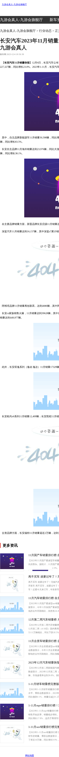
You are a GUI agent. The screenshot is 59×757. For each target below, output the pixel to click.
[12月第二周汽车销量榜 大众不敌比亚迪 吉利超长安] (12, 633)
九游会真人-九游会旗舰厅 (14, 4)
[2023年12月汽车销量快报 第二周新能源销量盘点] (12, 676)
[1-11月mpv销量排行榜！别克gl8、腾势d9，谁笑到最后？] (12, 719)
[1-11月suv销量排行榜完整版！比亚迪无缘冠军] (12, 740)
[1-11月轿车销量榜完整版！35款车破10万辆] (12, 697)
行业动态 (45, 30)
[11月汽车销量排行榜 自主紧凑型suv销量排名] (12, 611)
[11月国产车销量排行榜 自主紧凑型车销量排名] (12, 568)
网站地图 (29, 755)
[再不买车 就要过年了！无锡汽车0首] (12, 592)
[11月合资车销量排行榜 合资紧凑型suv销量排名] (12, 656)
